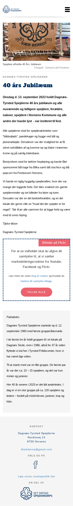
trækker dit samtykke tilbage (36, 281)
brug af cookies (39, 275)
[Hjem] (12, 9)
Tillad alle (36, 292)
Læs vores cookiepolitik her (36, 476)
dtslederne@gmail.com (36, 449)
